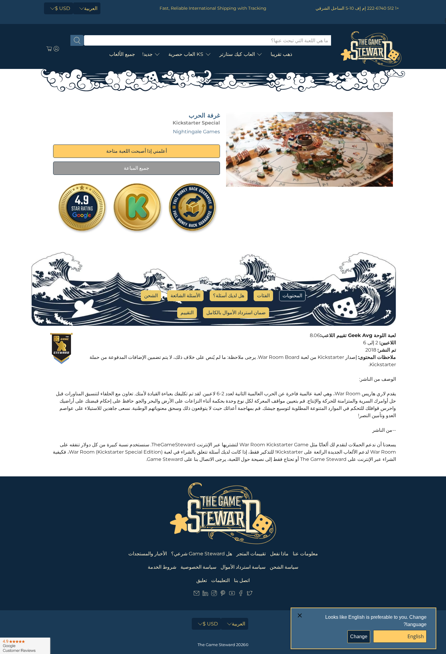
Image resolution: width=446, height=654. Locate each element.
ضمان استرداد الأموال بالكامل (236, 312)
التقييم (187, 312)
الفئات (263, 295)
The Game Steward (216, 644)
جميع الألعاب (122, 54)
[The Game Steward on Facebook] (241, 594)
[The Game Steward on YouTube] (232, 594)
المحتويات (292, 295)
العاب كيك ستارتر (237, 54)
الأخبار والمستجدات (147, 554)
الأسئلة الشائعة (185, 295)
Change (358, 636)
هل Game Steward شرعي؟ (201, 554)
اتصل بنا (242, 580)
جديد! (147, 54)
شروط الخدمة (162, 567)
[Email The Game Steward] (196, 594)
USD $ (62, 8)
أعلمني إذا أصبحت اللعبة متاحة (136, 151)
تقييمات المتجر (251, 554)
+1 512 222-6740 (383, 8)
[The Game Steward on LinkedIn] (205, 594)
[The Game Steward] (371, 48)
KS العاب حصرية (186, 54)
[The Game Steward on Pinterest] (223, 594)
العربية (90, 8)
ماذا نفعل (279, 554)
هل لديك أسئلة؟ (228, 295)
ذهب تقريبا (281, 54)
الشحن (151, 295)
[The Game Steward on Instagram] (214, 594)
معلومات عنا (305, 554)
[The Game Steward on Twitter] (249, 594)
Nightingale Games (196, 132)
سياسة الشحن (284, 567)
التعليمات (220, 580)
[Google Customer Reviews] (25, 646)
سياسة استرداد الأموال (243, 567)
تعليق (201, 580)
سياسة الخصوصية (198, 567)
